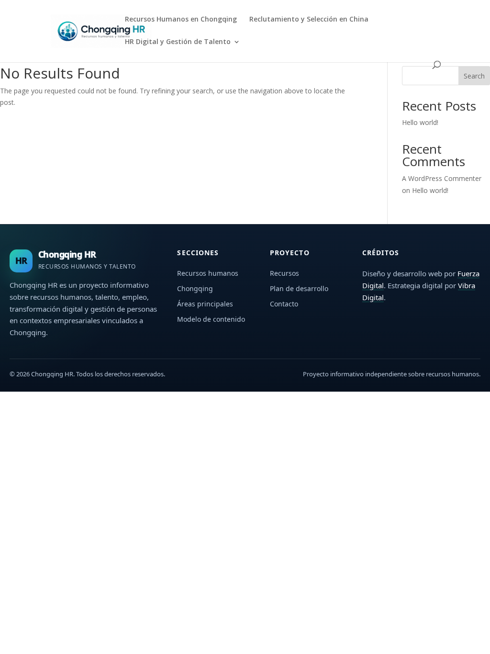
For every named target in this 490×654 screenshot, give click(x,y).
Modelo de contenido (211, 319)
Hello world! (420, 122)
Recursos (284, 273)
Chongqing (195, 288)
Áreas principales (205, 303)
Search (474, 75)
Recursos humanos (207, 273)
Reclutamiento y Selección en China (308, 19)
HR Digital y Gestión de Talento (178, 42)
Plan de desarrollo (299, 288)
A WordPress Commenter (441, 178)
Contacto (284, 303)
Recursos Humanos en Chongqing (181, 19)
